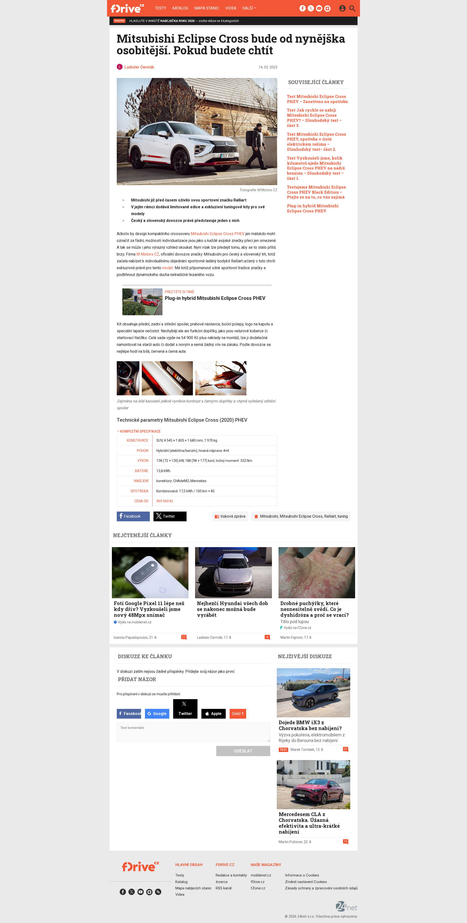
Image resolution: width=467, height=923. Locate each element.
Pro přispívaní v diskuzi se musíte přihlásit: (149, 694)
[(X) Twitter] (310, 8)
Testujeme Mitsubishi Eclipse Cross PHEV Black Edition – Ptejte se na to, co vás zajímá (316, 192)
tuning (343, 516)
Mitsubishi (269, 516)
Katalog (180, 8)
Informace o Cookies (302, 875)
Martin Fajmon (291, 637)
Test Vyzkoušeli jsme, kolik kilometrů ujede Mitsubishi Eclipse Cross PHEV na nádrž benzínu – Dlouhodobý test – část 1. (316, 168)
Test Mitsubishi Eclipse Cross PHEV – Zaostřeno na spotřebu (317, 99)
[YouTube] (319, 8)
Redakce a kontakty (231, 875)
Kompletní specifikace (140, 431)
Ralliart (330, 516)
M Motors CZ (147, 254)
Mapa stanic (206, 8)
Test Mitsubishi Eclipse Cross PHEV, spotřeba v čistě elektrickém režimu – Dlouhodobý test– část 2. (316, 141)
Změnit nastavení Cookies (306, 881)
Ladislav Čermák (209, 637)
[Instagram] (327, 8)
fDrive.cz (258, 881)
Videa (230, 8)
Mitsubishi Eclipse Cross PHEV (217, 233)
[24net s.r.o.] (347, 910)
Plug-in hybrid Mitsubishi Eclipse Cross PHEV (313, 208)
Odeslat (243, 750)
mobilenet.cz (261, 875)
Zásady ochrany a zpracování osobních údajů (321, 888)
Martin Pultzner (290, 842)
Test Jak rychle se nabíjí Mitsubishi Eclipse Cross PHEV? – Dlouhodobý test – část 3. (314, 117)
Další (247, 8)
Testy (160, 8)
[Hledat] (352, 9)
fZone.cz (258, 888)
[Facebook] (302, 8)
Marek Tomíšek (302, 750)
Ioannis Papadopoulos (131, 637)
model (167, 268)
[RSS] (158, 893)
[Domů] (127, 8)
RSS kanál (224, 888)
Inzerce (222, 881)
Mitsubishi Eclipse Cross (301, 516)
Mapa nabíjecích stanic (193, 888)
